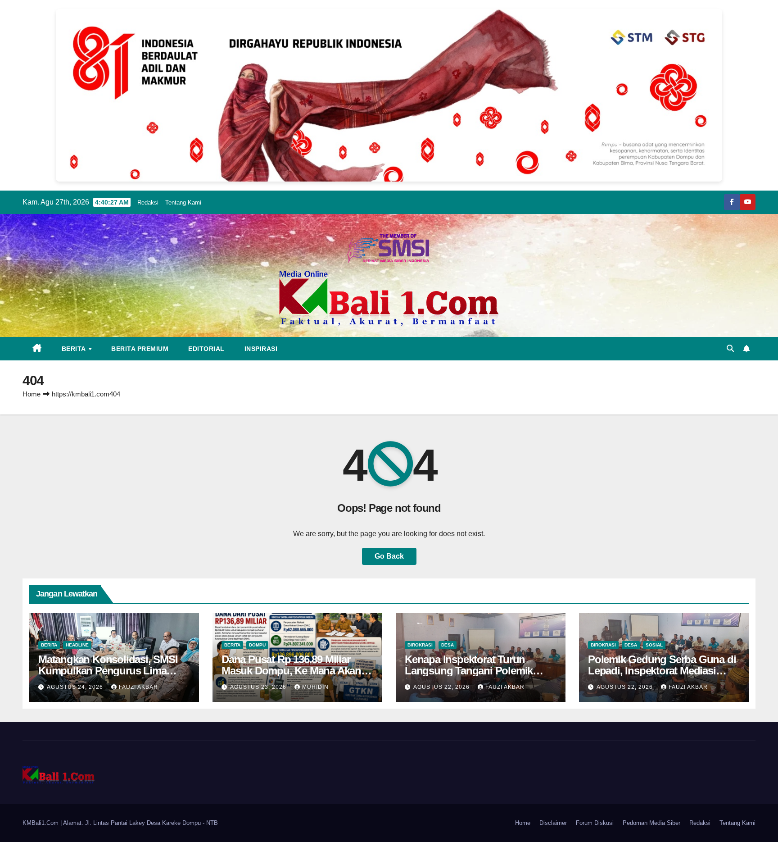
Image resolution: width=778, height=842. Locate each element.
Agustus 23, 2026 (259, 687)
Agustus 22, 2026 (442, 687)
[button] (730, 348)
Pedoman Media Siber (651, 822)
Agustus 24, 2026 (76, 687)
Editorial (206, 348)
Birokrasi (420, 644)
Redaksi (147, 202)
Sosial (654, 644)
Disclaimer (553, 822)
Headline (77, 644)
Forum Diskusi (595, 822)
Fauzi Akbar (138, 687)
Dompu (257, 644)
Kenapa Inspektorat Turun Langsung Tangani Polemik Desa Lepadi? (469, 670)
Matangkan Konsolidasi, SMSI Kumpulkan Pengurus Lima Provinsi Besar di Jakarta (108, 670)
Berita (75, 348)
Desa (447, 644)
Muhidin (315, 687)
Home (32, 394)
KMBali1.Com (41, 822)
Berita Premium (139, 348)
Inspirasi (261, 348)
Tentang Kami (183, 202)
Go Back (389, 556)
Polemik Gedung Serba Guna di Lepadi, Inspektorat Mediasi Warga (662, 670)
